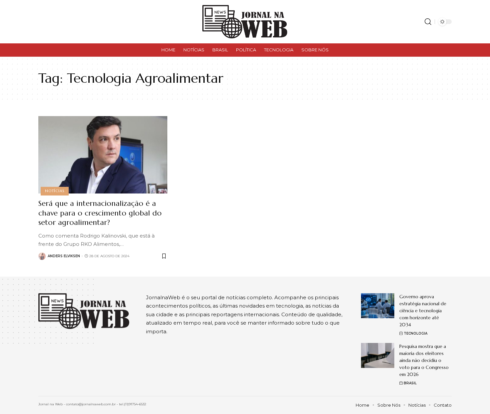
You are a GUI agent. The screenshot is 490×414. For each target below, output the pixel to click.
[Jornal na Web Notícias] (244, 21)
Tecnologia (415, 333)
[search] (428, 21)
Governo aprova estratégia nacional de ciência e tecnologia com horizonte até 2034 (422, 311)
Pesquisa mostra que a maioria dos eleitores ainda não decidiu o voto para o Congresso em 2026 (424, 360)
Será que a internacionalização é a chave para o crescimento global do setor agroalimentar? (100, 213)
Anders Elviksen (64, 256)
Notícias (54, 190)
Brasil (410, 383)
